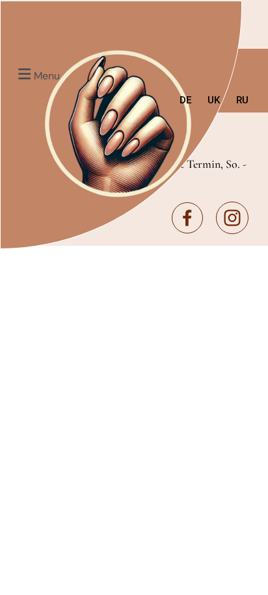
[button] (37, 74)
